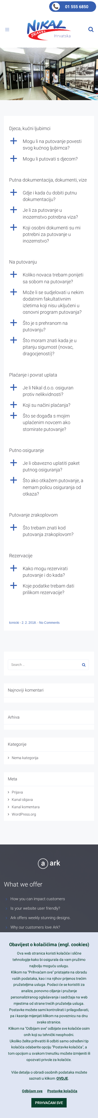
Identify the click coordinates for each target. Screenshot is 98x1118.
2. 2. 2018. (29, 623)
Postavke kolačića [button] (62, 1091)
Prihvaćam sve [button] (49, 1103)
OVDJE (62, 1078)
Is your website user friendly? (35, 908)
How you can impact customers (37, 899)
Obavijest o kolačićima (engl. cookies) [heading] (49, 944)
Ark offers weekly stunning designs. (40, 917)
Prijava (17, 792)
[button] (49, 144)
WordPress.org (24, 814)
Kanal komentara (26, 807)
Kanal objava (22, 799)
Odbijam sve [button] (32, 1091)
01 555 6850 (76, 6)
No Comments (49, 623)
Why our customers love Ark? (35, 927)
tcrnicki (14, 623)
